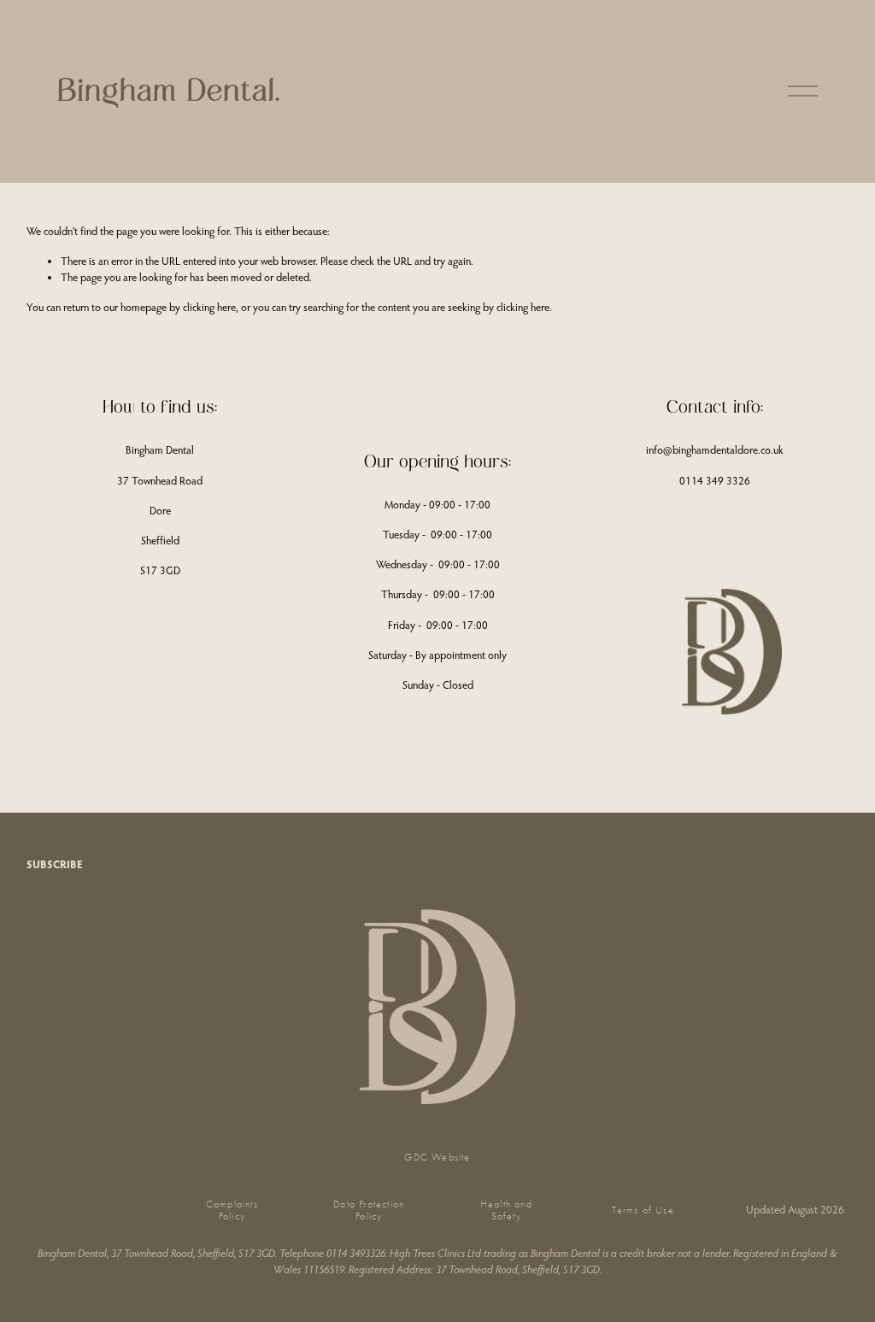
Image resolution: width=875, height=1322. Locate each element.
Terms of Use (642, 1210)
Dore (160, 510)
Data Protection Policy (368, 1210)
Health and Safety (506, 1210)
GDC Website (437, 1157)
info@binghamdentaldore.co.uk (715, 449)
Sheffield (160, 540)
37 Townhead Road (160, 480)
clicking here (209, 307)
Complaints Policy (232, 1210)
